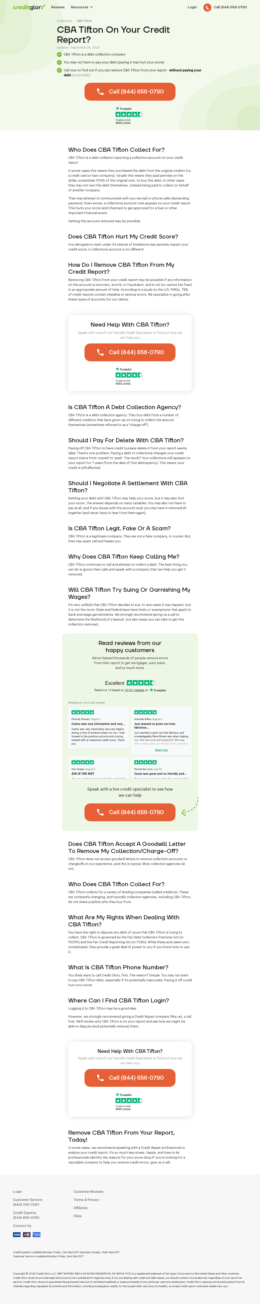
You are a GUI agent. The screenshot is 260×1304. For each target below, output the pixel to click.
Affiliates (81, 1208)
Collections (64, 21)
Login (17, 1191)
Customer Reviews (89, 1191)
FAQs (78, 1216)
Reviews (58, 7)
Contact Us (22, 1226)
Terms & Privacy (86, 1200)
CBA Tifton (84, 21)
